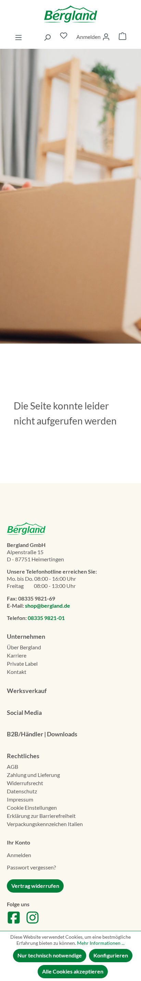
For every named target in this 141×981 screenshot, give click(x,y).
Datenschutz (22, 791)
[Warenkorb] (122, 37)
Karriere (16, 655)
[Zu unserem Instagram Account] (32, 922)
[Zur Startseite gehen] (70, 14)
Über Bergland (24, 647)
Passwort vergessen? (31, 867)
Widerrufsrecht (25, 783)
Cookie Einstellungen (32, 807)
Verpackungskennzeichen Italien (45, 824)
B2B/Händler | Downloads (42, 734)
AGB (12, 766)
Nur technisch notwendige (49, 955)
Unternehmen (26, 636)
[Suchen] (47, 37)
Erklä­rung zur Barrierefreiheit (41, 815)
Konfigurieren (110, 955)
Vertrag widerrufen (35, 885)
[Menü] (18, 37)
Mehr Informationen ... (101, 943)
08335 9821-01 (46, 618)
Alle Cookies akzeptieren (72, 971)
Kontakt (16, 671)
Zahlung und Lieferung (33, 774)
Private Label (22, 663)
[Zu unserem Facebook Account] (14, 922)
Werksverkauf (27, 690)
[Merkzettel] (63, 37)
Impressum (20, 799)
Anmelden (19, 855)
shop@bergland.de (47, 605)
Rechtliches (23, 756)
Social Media (24, 712)
